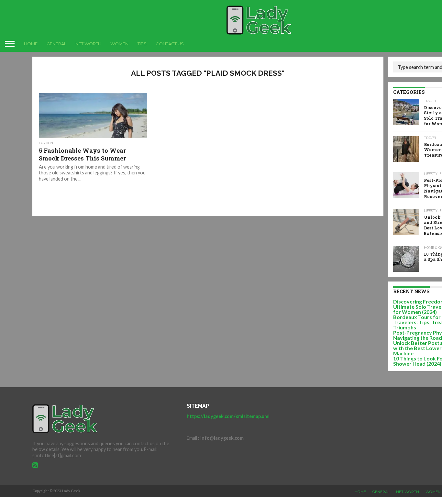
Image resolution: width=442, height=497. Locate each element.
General (56, 43)
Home (31, 43)
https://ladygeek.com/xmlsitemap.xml (228, 416)
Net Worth (88, 43)
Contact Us (170, 43)
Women (119, 43)
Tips (142, 43)
